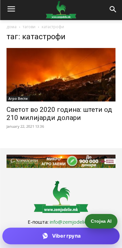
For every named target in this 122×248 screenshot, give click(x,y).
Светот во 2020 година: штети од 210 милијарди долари (59, 114)
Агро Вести (18, 98)
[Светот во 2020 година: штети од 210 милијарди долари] (61, 74)
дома (12, 27)
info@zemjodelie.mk (72, 221)
